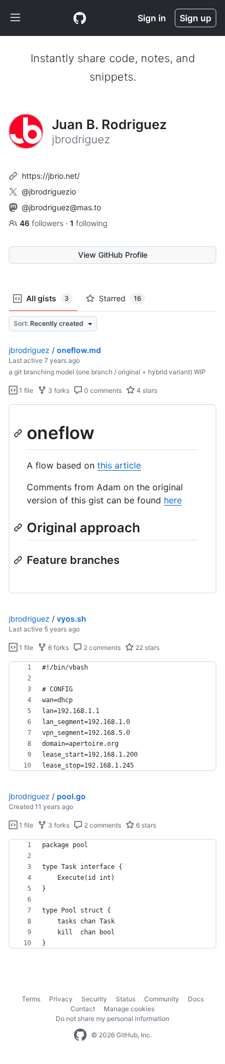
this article (119, 465)
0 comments (102, 390)
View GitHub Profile (112, 254)
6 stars (145, 825)
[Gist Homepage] (79, 18)
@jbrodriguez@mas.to (61, 207)
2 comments (101, 647)
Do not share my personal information (112, 1018)
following (89, 223)
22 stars (146, 647)
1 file (25, 390)
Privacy (61, 999)
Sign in (152, 18)
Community (161, 999)
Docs (196, 999)
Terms (31, 999)
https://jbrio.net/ (51, 175)
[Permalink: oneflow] (19, 433)
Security (94, 999)
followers (43, 223)
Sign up (195, 18)
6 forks (57, 647)
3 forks (57, 390)
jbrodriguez (29, 350)
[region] (112, 499)
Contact (82, 1009)
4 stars (146, 390)
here (173, 500)
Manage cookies (129, 1009)
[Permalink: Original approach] (19, 527)
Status (125, 999)
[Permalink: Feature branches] (19, 560)
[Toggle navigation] (15, 18)
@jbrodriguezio (49, 191)
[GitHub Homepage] (80, 1035)
